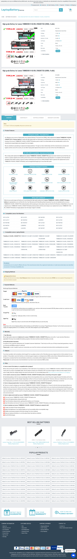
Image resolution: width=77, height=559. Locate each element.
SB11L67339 (59, 220)
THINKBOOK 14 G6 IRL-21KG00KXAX (11, 247)
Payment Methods (45, 529)
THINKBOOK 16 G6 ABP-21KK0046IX (11, 257)
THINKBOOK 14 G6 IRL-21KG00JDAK (46, 244)
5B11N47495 (41, 217)
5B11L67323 (41, 222)
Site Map (4, 536)
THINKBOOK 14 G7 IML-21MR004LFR (11, 255)
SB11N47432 (59, 222)
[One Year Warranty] (38, 512)
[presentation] (9, 118)
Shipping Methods (45, 526)
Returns (68, 5)
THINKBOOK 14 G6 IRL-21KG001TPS (64, 241)
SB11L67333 (59, 217)
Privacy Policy (5, 533)
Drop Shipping (44, 531)
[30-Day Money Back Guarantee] (13, 512)
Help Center (24, 527)
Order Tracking (51, 5)
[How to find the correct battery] (63, 512)
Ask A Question (45, 54)
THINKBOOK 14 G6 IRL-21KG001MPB (29, 241)
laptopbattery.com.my (21, 552)
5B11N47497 (41, 228)
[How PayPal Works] (57, 549)
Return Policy (24, 533)
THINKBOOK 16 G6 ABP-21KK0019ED (29, 255)
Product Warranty (6, 531)
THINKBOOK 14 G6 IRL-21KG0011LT (11, 241)
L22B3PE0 (5, 228)
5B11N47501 (6, 225)
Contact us (43, 5)
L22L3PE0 (23, 228)
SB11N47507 (24, 222)
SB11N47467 (59, 228)
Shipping (74, 5)
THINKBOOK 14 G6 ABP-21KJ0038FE (29, 236)
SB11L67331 (24, 217)
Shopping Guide (35, 5)
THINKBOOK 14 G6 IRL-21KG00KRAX (64, 244)
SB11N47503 (24, 220)
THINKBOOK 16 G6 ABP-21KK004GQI (29, 257)
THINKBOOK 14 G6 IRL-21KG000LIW (64, 238)
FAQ (58, 5)
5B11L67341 (6, 217)
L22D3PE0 (40, 220)
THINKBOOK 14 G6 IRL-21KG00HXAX (29, 244)
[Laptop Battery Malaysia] (13, 11)
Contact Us (62, 526)
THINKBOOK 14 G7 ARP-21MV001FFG (65, 247)
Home (3, 16)
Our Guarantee (6, 529)
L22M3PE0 (23, 225)
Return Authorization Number (66, 527)
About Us (5, 526)
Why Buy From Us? (7, 527)
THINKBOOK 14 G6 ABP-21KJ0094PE (65, 236)
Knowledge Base (25, 529)
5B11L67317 (6, 220)
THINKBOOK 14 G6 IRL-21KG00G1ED (11, 244)
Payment (62, 5)
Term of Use (5, 534)
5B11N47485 (6, 222)
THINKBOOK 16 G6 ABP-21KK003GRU (65, 255)
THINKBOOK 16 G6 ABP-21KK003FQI (46, 255)
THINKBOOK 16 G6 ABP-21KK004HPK (47, 257)
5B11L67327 (59, 225)
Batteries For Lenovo (11, 16)
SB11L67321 (41, 225)
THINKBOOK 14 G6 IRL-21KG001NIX (46, 241)
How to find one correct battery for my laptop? (59, 372)
